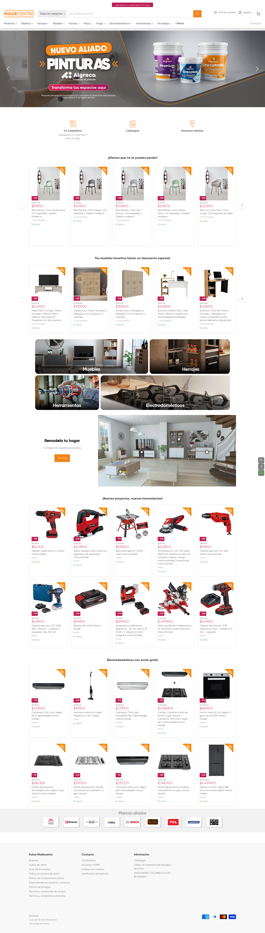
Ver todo (62, 458)
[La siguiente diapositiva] (256, 69)
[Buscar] (197, 13)
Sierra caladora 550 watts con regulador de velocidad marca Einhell (90, 554)
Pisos (87, 23)
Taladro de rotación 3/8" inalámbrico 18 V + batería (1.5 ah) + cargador (216, 629)
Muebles (58, 23)
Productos (9, 23)
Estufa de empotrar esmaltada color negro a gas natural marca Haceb (48, 790)
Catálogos (255, 23)
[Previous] (23, 205)
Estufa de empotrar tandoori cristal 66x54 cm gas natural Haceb (174, 790)
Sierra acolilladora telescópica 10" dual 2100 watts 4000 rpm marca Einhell (174, 629)
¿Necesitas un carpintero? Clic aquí (132, 5)
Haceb (35, 723)
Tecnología (163, 23)
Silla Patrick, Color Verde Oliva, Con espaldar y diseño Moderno (48, 213)
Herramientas (143, 23)
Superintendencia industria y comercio (49, 883)
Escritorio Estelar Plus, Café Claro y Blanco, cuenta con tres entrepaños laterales (173, 314)
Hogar (100, 23)
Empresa (33, 860)
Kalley (34, 558)
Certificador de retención (95, 874)
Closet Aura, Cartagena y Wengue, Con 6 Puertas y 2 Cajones (131, 314)
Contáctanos (89, 860)
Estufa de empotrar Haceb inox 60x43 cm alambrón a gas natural (89, 790)
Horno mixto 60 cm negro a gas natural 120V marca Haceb (215, 715)
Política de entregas (40, 887)
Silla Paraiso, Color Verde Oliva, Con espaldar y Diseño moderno (174, 213)
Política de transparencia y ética (46, 878)
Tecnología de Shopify (39, 924)
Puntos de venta (38, 865)
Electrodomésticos (119, 23)
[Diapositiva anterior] (8, 69)
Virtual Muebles (39, 220)
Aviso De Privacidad (39, 869)
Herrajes (42, 23)
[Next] (242, 205)
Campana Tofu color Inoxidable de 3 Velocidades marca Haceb (131, 715)
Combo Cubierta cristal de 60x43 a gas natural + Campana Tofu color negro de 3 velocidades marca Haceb (173, 719)
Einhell (76, 561)
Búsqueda (33, 916)
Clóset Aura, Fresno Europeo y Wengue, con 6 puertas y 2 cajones (90, 314)
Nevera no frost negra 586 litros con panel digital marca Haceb (216, 790)
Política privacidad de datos (44, 874)
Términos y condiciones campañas (47, 896)
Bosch (34, 636)
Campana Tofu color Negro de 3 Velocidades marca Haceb (47, 715)
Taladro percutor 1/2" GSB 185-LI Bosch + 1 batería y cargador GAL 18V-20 (46, 629)
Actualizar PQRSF (91, 865)
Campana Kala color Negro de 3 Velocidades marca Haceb (131, 790)
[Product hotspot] (120, 471)
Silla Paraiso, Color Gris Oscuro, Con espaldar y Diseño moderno (129, 213)
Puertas (73, 23)
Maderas (26, 23)
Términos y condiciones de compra (47, 891)
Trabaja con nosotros (93, 869)
